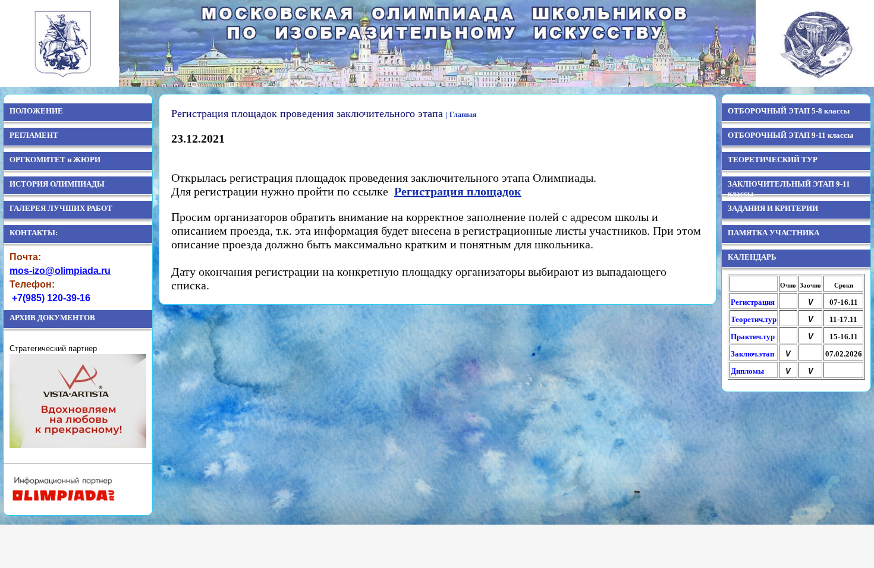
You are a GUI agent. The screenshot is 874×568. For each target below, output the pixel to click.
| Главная (461, 115)
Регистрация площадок (457, 191)
